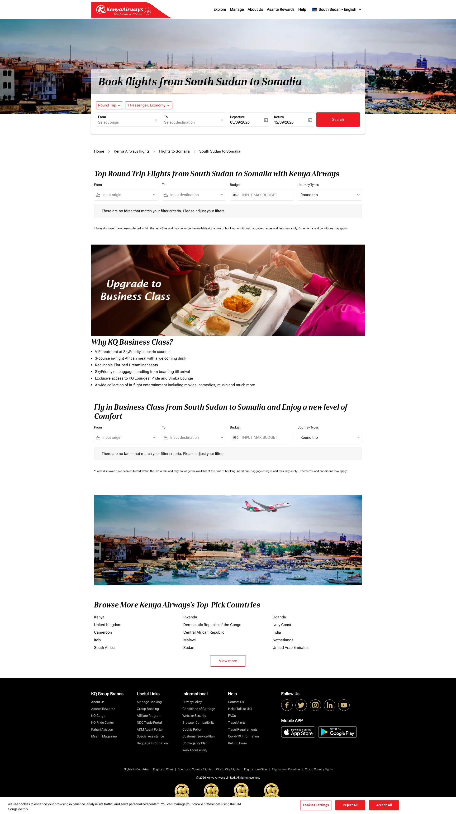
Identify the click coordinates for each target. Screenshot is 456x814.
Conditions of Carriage (198, 709)
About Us (255, 9)
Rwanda (190, 617)
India (277, 632)
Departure (237, 117)
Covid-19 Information (243, 736)
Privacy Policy (192, 702)
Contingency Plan (195, 743)
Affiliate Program (149, 716)
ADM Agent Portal (149, 729)
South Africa (104, 647)
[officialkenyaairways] (315, 705)
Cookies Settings (316, 805)
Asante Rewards (280, 9)
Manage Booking (149, 702)
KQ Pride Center (102, 722)
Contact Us (236, 702)
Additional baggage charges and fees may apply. (268, 228)
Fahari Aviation (102, 729)
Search (338, 119)
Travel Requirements (242, 729)
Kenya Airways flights (132, 151)
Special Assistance (150, 736)
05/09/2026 (240, 122)
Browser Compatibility (198, 722)
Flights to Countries (136, 769)
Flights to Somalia (174, 151)
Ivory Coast (282, 624)
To (166, 117)
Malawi (189, 640)
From (102, 117)
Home (99, 151)
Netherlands (283, 640)
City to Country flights (319, 769)
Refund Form (237, 743)
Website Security (194, 716)
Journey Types (308, 185)
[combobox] (125, 122)
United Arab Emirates (291, 647)
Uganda (279, 617)
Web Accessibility (194, 750)
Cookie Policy (191, 729)
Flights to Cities (163, 769)
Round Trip (107, 105)
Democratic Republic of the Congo (212, 624)
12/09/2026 (284, 122)
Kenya (99, 617)
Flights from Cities (255, 769)
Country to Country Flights (195, 769)
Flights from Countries (286, 769)
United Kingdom (107, 624)
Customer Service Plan (198, 736)
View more (228, 661)
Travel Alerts (237, 722)
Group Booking (148, 709)
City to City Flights (228, 769)
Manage (237, 9)
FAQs (232, 716)
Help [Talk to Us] (240, 709)
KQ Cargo (98, 716)
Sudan (188, 647)
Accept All (384, 805)
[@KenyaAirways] (301, 705)
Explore (220, 9)
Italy (97, 640)
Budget (235, 185)
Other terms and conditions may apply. (323, 228)
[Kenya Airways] (287, 705)
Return (279, 117)
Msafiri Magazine (104, 736)
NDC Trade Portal (149, 722)
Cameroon (103, 632)
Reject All (350, 805)
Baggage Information (152, 743)
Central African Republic (203, 632)
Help (302, 9)
